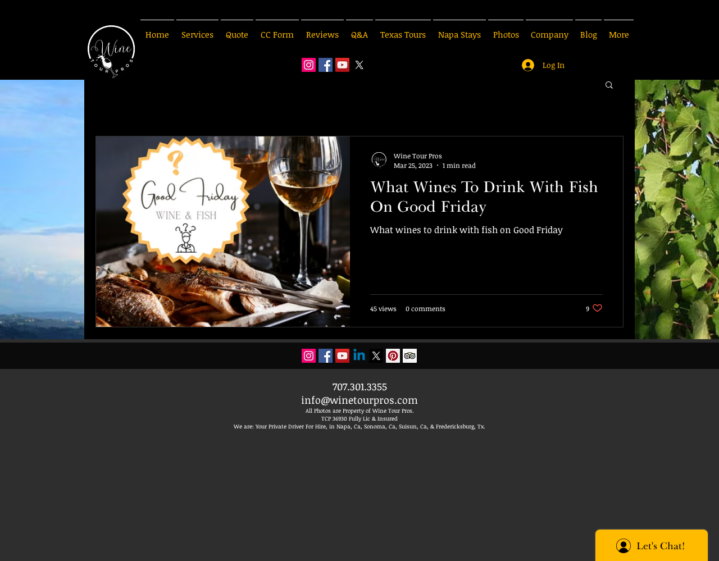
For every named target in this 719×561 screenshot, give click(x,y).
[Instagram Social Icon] (309, 65)
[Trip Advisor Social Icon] (410, 356)
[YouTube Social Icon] (342, 65)
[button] (609, 86)
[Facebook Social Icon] (325, 65)
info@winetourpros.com (359, 400)
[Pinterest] (393, 356)
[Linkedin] (359, 356)
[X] (359, 65)
